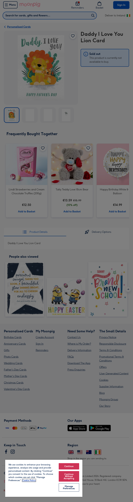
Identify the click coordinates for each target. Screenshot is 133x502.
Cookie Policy (29, 480)
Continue (68, 466)
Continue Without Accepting (69, 476)
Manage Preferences (69, 487)
